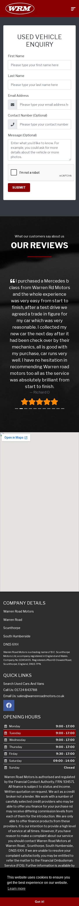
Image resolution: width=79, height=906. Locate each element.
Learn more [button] (16, 888)
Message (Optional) (22, 135)
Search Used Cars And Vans (23, 684)
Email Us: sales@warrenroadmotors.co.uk (33, 696)
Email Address (18, 95)
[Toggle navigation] (73, 8)
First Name (16, 56)
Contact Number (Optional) (27, 115)
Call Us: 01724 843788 (20, 690)
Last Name (16, 76)
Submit (19, 188)
